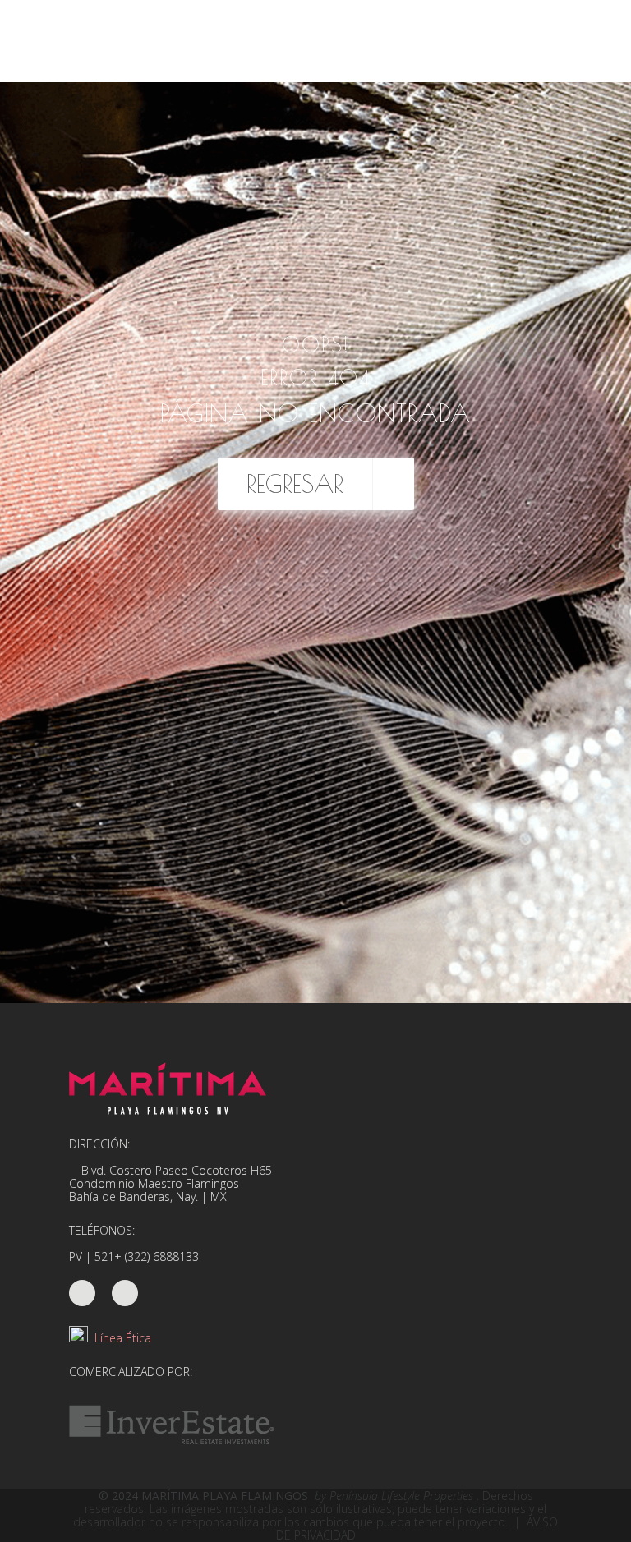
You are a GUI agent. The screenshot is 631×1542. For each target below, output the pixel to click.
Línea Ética (119, 1338)
